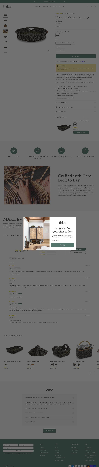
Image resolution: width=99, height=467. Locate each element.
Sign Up (62, 245)
